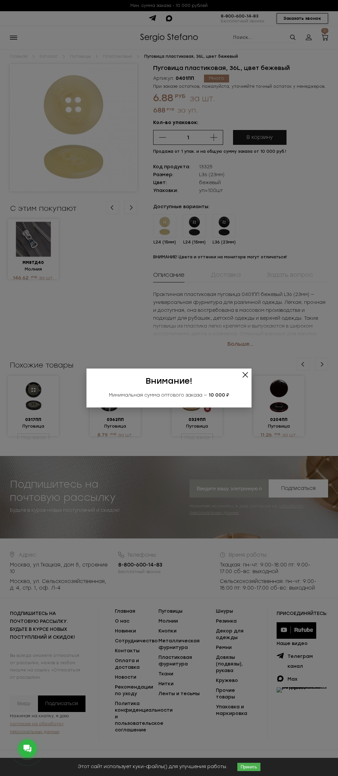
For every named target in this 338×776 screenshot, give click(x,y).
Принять (249, 766)
